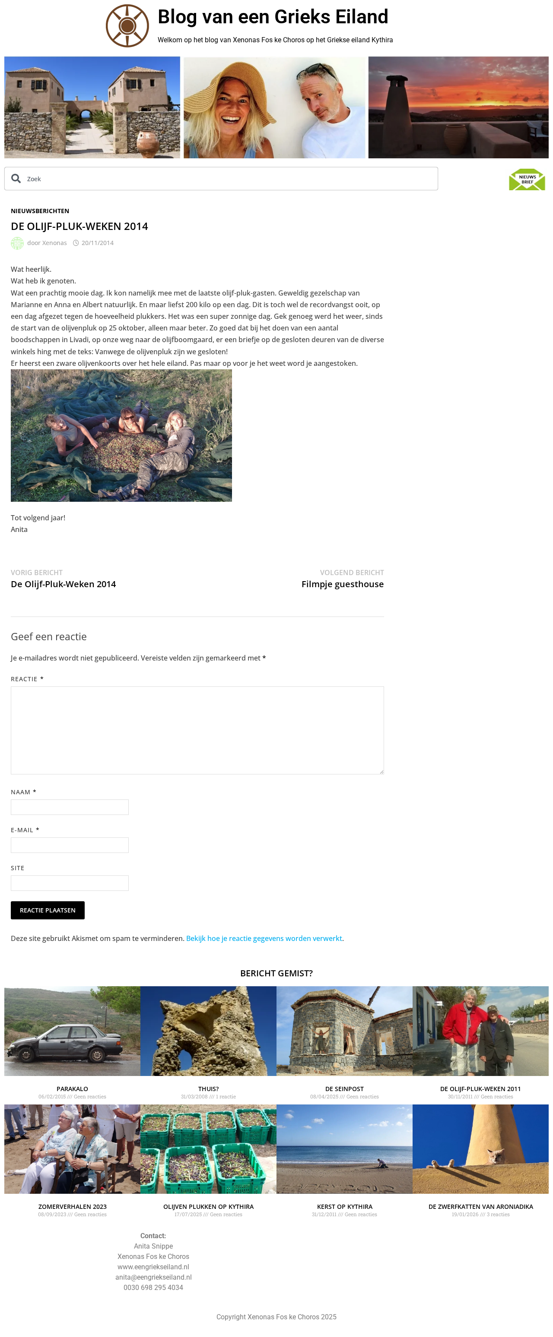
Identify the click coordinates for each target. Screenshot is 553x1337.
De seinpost (344, 1089)
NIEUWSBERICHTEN (40, 211)
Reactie (27, 679)
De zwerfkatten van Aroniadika (481, 1206)
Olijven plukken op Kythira (208, 1206)
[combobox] (221, 178)
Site (18, 868)
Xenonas (54, 243)
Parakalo (72, 1089)
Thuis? (208, 1089)
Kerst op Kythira (344, 1206)
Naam (24, 792)
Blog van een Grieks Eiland (273, 16)
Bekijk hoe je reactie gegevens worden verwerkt (264, 938)
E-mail (25, 830)
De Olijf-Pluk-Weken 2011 (480, 1089)
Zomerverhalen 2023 (72, 1206)
